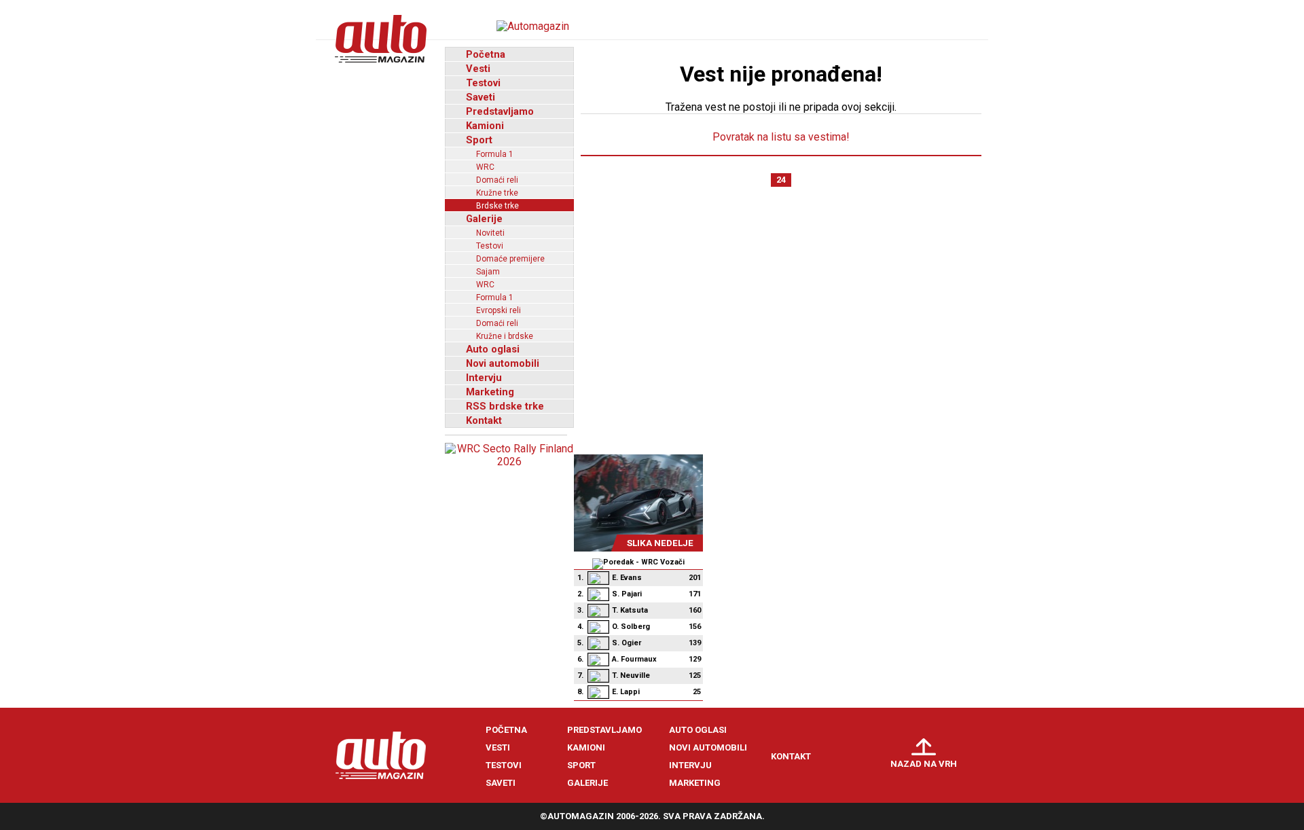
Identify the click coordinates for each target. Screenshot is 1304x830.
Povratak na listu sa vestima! (781, 136)
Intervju (484, 378)
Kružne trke (497, 193)
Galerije (484, 219)
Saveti (480, 97)
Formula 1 (494, 154)
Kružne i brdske (504, 336)
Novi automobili (502, 363)
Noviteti (490, 233)
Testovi (483, 83)
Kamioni (485, 126)
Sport (479, 140)
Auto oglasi (493, 349)
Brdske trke (497, 206)
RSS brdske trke (505, 406)
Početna (485, 54)
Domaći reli (497, 180)
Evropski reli (498, 310)
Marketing (490, 392)
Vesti (478, 68)
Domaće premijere (510, 259)
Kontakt (484, 420)
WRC (485, 167)
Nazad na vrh (923, 764)
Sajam (488, 271)
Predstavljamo (500, 111)
